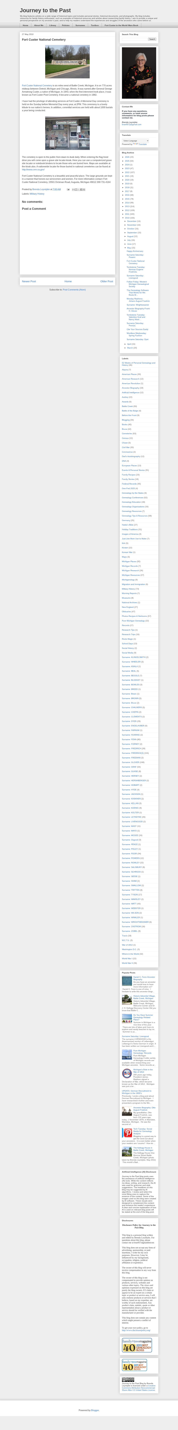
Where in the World (130, 954)
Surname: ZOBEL (130, 931)
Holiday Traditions (130, 529)
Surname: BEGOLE (130, 675)
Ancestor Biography (130, 388)
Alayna (125, 370)
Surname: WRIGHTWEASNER (135, 922)
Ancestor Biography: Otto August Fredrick (144, 1108)
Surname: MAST (129, 826)
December (132, 221)
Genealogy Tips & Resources (135, 516)
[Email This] (73, 189)
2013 (127, 206)
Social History (128, 648)
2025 (127, 161)
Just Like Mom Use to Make (134, 538)
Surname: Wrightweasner (138, 305)
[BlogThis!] (76, 189)
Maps (124, 557)
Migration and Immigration (133, 584)
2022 (127, 172)
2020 (127, 180)
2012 (127, 210)
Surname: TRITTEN (130, 890)
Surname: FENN (129, 739)
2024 (127, 165)
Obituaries (126, 611)
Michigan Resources (131, 575)
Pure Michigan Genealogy (133, 621)
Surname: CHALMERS (132, 707)
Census (125, 438)
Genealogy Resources (132, 511)
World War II (127, 963)
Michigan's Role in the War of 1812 (143, 1070)
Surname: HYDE (129, 790)
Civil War (126, 447)
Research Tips (128, 630)
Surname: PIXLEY (130, 849)
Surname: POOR (129, 853)
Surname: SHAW (129, 881)
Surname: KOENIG (130, 808)
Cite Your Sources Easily (137, 329)
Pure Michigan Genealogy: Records (142, 1052)
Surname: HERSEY (130, 776)
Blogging (126, 420)
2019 (127, 183)
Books (124, 424)
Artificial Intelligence (130, 392)
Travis (124, 936)
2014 (127, 203)
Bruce (124, 429)
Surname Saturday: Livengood (135, 276)
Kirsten (125, 548)
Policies (66, 25)
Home (25, 25)
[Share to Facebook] (81, 189)
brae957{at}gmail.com (131, 124)
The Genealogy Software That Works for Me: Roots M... (138, 292)
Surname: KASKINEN (131, 799)
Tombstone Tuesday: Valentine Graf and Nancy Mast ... (136, 317)
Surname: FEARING (131, 735)
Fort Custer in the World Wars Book (121, 25)
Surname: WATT (129, 904)
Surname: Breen (129, 694)
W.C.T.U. (126, 940)
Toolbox (95, 25)
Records (125, 625)
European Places (129, 465)
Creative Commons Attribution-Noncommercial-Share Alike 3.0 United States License (138, 1387)
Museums (126, 598)
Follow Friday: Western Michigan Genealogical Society (138, 284)
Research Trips (128, 634)
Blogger (95, 1410)
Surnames (80, 25)
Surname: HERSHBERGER (134, 780)
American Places (129, 374)
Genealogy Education (131, 502)
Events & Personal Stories (133, 470)
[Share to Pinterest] (84, 189)
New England (128, 607)
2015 (127, 199)
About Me (38, 25)
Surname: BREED (130, 689)
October (131, 229)
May (129, 248)
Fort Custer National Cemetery (37, 85)
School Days (127, 643)
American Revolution (131, 383)
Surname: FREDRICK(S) (133, 753)
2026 (127, 157)
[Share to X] (78, 189)
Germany (126, 520)
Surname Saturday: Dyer (138, 339)
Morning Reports (129, 593)
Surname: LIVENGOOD (132, 821)
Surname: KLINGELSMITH (133, 657)
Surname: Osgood (130, 840)
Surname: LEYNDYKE (131, 817)
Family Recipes (128, 475)
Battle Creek (127, 406)
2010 (127, 218)
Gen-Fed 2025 (128, 488)
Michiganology (128, 580)
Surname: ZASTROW (131, 926)
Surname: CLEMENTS (132, 716)
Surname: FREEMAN (131, 758)
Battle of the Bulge (130, 411)
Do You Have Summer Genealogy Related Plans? (143, 1017)
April (129, 344)
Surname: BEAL (129, 671)
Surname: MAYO (129, 831)
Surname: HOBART (130, 785)
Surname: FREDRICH (131, 748)
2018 (127, 187)
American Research (130, 379)
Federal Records (129, 484)
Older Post (106, 281)
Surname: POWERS (131, 858)
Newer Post (29, 281)
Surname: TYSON (130, 894)
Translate (143, 144)
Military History (37, 194)
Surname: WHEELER (131, 662)
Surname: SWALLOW (131, 885)
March (130, 348)
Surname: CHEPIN (130, 712)
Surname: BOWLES (130, 684)
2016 (127, 195)
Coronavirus (127, 452)
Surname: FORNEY (130, 744)
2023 (127, 168)
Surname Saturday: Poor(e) (135, 324)
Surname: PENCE (130, 844)
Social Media (127, 653)
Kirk (123, 543)
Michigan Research (130, 570)
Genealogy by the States (133, 493)
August (130, 236)
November (132, 225)
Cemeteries (127, 433)
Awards (125, 402)
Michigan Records (130, 566)
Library (52, 25)
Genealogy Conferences (132, 497)
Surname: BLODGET (131, 680)
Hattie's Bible (127, 525)
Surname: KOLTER (130, 812)
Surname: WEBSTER (131, 908)
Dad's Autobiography (131, 456)
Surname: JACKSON (131, 794)
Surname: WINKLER (131, 917)
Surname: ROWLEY (130, 862)
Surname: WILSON (130, 913)
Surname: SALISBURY (132, 867)
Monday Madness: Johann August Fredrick (138, 300)
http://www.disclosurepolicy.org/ (136, 1330)
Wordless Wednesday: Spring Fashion (136, 334)
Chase (125, 443)
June (129, 244)
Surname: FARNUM (130, 730)
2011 (127, 214)
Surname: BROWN (130, 698)
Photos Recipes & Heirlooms (134, 616)
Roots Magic (127, 639)
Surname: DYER (129, 721)
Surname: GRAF (129, 767)
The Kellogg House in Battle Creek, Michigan (143, 1149)
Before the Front (129, 415)
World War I (127, 958)
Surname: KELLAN (130, 803)
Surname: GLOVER (130, 762)
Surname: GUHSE (130, 771)
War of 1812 (127, 945)
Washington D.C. (129, 949)
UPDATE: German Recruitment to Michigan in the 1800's (136, 1092)
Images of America (130, 534)
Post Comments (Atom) (74, 290)
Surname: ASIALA (130, 666)
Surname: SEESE (129, 876)
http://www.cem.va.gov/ (33, 169)
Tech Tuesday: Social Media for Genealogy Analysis (142, 1131)
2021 (127, 176)
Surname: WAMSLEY (131, 899)
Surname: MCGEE (130, 835)
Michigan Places (129, 561)
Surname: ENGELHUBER (133, 726)
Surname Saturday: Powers (135, 256)
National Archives (129, 602)
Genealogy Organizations (133, 506)
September (132, 232)
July (129, 240)
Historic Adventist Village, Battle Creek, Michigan (144, 997)
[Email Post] (68, 189)
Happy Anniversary (135, 251)
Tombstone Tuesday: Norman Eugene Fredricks (136, 269)
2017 (127, 191)
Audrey (125, 397)
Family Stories (128, 479)
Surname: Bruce (129, 703)
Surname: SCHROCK (131, 872)
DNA (124, 461)
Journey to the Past (45, 10)
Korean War (127, 552)
